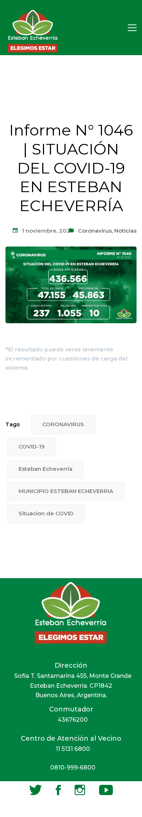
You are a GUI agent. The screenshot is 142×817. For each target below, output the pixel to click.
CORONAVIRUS (63, 424)
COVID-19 (32, 446)
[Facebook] (58, 790)
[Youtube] (106, 790)
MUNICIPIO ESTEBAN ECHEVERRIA (66, 491)
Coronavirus (95, 230)
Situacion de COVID (46, 513)
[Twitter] (35, 790)
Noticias (125, 230)
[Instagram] (80, 790)
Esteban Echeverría (45, 468)
